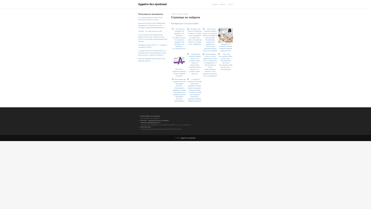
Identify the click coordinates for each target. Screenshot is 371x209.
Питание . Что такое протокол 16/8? (150, 31)
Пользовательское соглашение (158, 120)
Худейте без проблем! (152, 4)
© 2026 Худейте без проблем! (150, 116)
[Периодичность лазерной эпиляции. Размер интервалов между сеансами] (225, 42)
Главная (215, 4)
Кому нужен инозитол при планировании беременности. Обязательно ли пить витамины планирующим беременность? (151, 25)
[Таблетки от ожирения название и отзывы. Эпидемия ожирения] (179, 67)
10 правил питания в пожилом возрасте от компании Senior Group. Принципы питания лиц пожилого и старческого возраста (152, 53)
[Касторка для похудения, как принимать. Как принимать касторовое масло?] (179, 38)
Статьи (230, 4)
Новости (223, 4)
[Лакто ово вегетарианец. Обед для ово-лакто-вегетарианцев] (225, 61)
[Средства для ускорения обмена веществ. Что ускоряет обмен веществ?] (194, 63)
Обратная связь (145, 127)
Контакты (143, 120)
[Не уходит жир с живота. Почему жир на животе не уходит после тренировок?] (194, 35)
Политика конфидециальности (150, 122)
